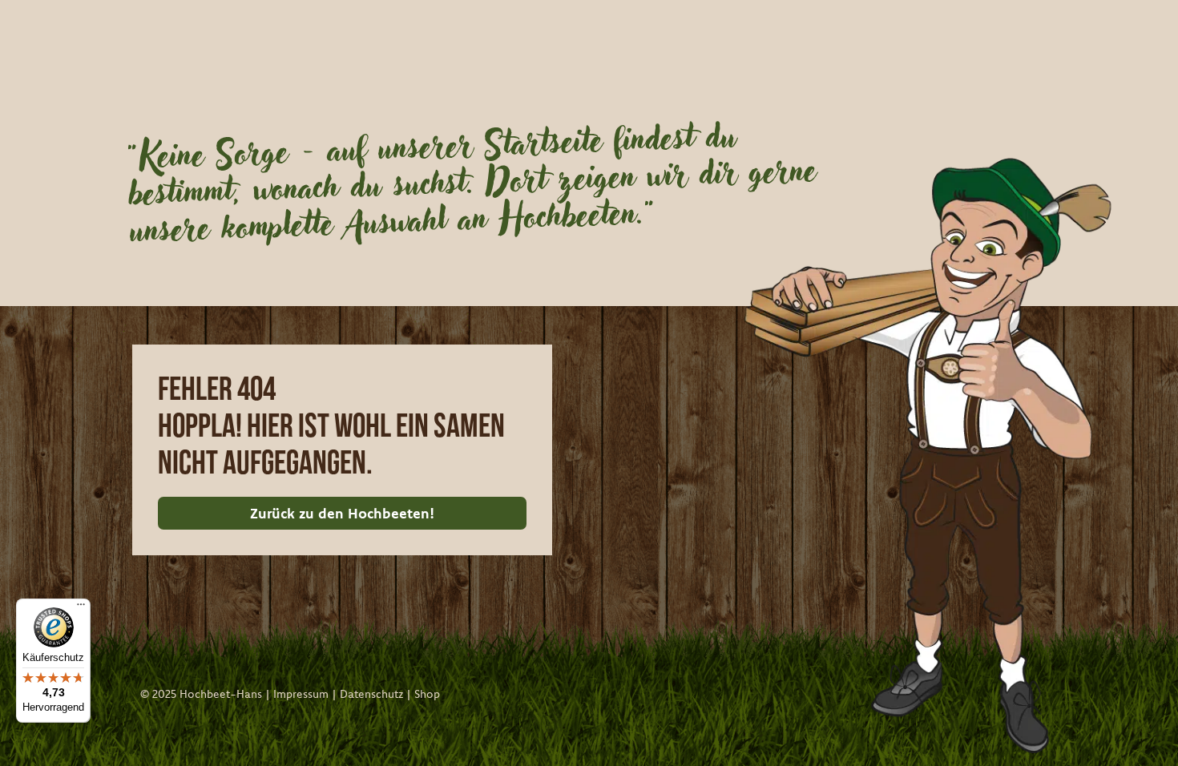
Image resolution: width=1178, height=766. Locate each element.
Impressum (301, 694)
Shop (427, 694)
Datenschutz (371, 694)
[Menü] (81, 608)
